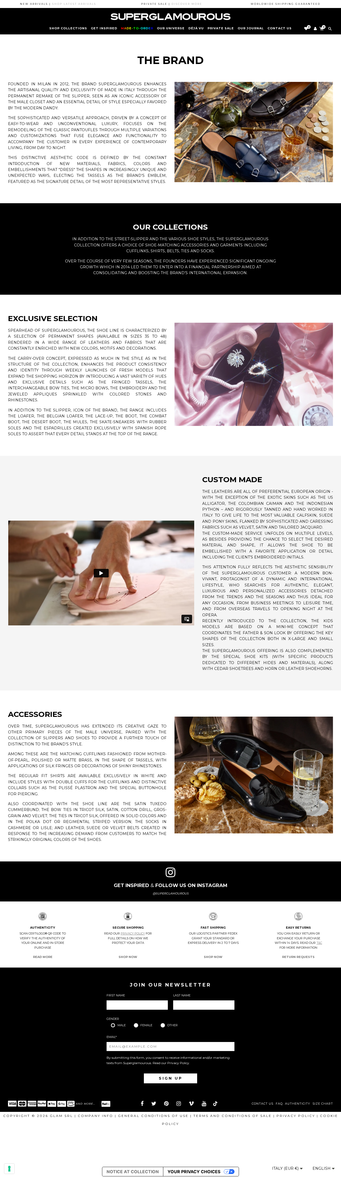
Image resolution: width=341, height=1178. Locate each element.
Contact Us (262, 1103)
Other (172, 1025)
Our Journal (251, 28)
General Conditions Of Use (153, 1116)
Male (121, 1025)
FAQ (279, 1103)
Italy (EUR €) (286, 1168)
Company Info (95, 1116)
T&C (319, 943)
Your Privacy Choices (194, 1171)
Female (146, 1025)
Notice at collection (133, 1171)
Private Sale (221, 28)
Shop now (128, 957)
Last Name (181, 995)
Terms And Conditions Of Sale (232, 1116)
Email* (112, 1037)
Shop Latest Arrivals (48, 3)
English (322, 1168)
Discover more (160, 3)
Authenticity (297, 1103)
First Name (116, 995)
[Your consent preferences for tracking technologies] (9, 1169)
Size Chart (322, 1103)
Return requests (298, 957)
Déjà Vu (196, 28)
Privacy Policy (133, 933)
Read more (42, 957)
